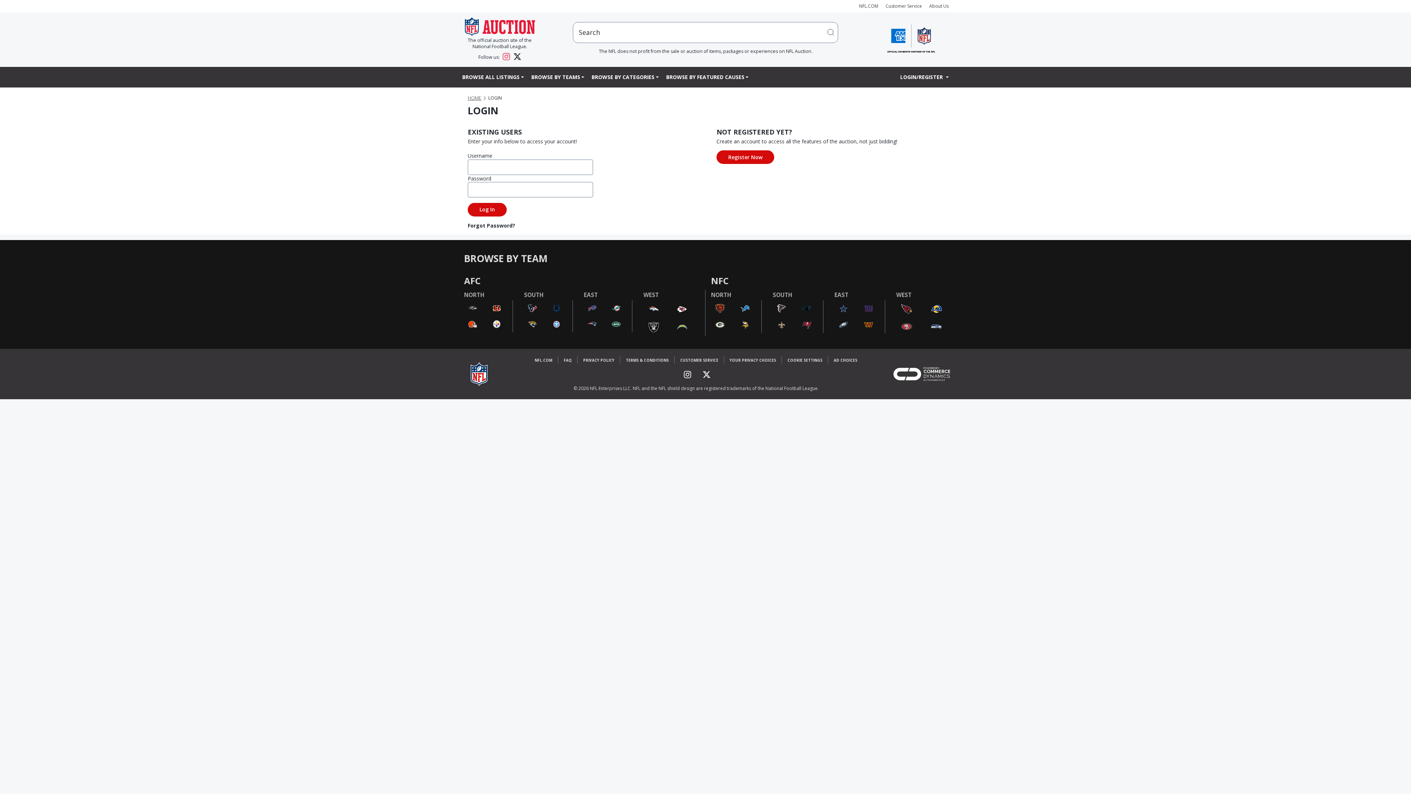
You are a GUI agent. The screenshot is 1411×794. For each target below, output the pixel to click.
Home (474, 98)
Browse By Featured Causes (705, 77)
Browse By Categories (623, 77)
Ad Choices (845, 360)
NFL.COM (868, 6)
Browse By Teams (555, 77)
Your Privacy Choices (753, 360)
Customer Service (904, 6)
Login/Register (922, 77)
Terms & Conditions (647, 360)
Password (479, 178)
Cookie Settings (804, 360)
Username (480, 155)
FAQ (568, 360)
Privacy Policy (598, 360)
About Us (939, 6)
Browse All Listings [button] (491, 77)
